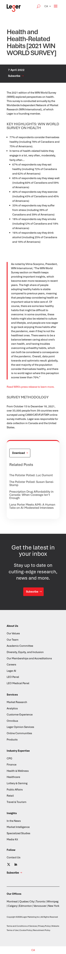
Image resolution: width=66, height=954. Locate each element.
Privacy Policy (44, 926)
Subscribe (14, 76)
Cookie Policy (26, 930)
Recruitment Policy (41, 930)
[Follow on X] (8, 864)
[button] (47, 6)
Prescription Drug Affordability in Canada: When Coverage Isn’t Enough (31, 495)
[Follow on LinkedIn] (15, 864)
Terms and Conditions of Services (22, 926)
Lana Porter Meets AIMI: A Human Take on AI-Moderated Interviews (32, 506)
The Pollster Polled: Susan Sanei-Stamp (31, 483)
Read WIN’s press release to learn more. (31, 387)
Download (18, 453)
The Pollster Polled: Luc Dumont (31, 475)
